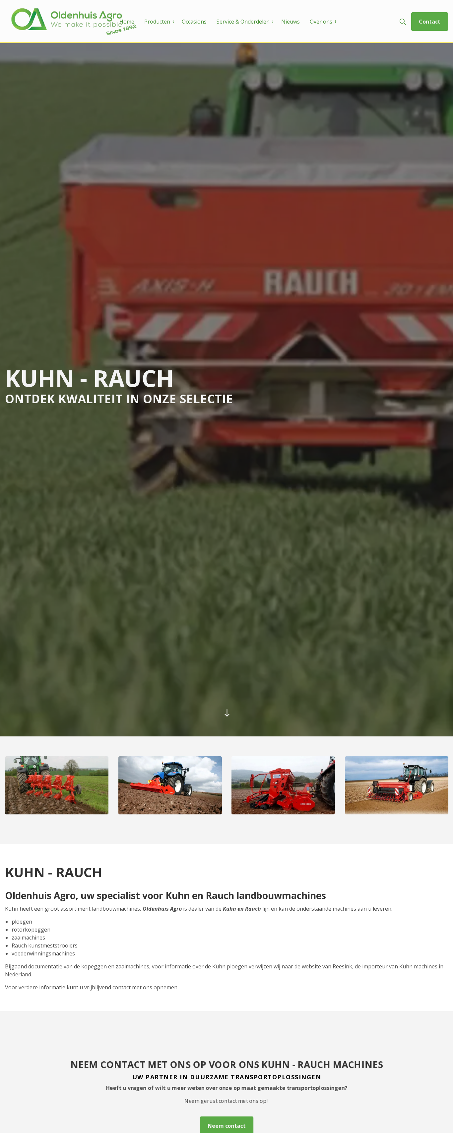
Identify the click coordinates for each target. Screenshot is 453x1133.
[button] (56, 785)
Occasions (194, 21)
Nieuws (290, 21)
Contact (429, 21)
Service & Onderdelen (243, 21)
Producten (157, 21)
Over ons (321, 21)
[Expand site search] (402, 21)
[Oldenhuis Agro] (74, 22)
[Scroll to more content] (226, 712)
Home (126, 21)
